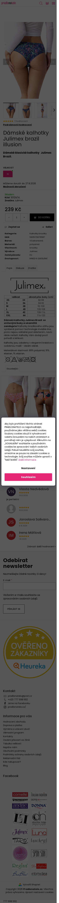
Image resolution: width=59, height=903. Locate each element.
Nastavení (28, 468)
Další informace (27, 459)
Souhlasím (28, 477)
